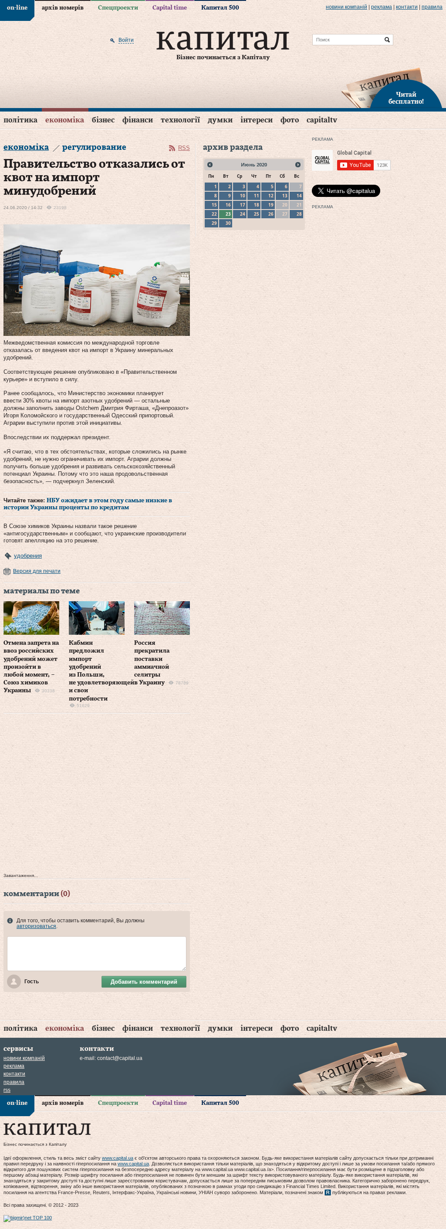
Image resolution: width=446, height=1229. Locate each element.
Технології (180, 120)
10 (242, 196)
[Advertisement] (96, 795)
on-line (17, 8)
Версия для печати (37, 571)
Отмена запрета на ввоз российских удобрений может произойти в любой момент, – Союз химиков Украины (31, 667)
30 (228, 223)
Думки (220, 120)
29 (214, 223)
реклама (381, 7)
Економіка (64, 120)
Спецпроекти (118, 8)
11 (256, 196)
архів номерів (63, 8)
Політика (20, 120)
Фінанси (137, 120)
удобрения (28, 555)
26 (271, 214)
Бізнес (103, 120)
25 (256, 214)
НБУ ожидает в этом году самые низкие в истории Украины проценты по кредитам (87, 504)
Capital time (169, 8)
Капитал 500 (220, 8)
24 (242, 214)
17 (242, 205)
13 (284, 196)
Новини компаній (346, 7)
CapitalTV (322, 120)
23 (228, 214)
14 (299, 196)
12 (271, 196)
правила (432, 7)
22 (214, 214)
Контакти (407, 7)
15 (214, 205)
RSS (184, 148)
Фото (289, 120)
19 (271, 205)
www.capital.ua (117, 1158)
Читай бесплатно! (406, 98)
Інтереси (256, 120)
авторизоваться (36, 926)
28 (299, 214)
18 (256, 205)
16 (228, 205)
